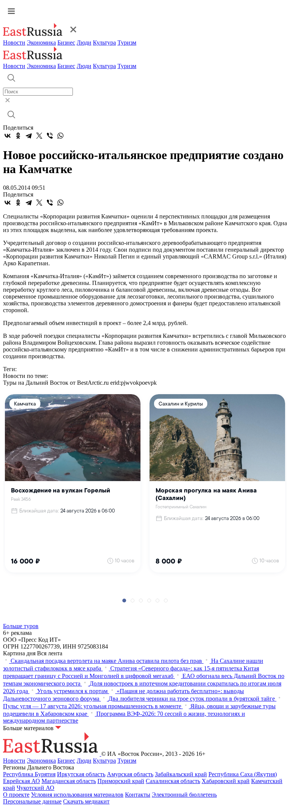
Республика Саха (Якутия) (242, 774)
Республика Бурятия (29, 774)
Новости (14, 42)
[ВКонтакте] (7, 135)
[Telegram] (28, 135)
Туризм (126, 42)
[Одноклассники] (18, 135)
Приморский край (120, 781)
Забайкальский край (181, 774)
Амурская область (130, 774)
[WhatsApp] (60, 135)
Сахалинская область (173, 781)
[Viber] (49, 135)
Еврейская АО (21, 781)
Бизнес (66, 42)
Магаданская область (69, 781)
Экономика (41, 42)
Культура (104, 42)
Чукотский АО (35, 788)
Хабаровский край (226, 781)
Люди (84, 42)
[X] (39, 135)
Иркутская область (81, 774)
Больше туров (21, 626)
